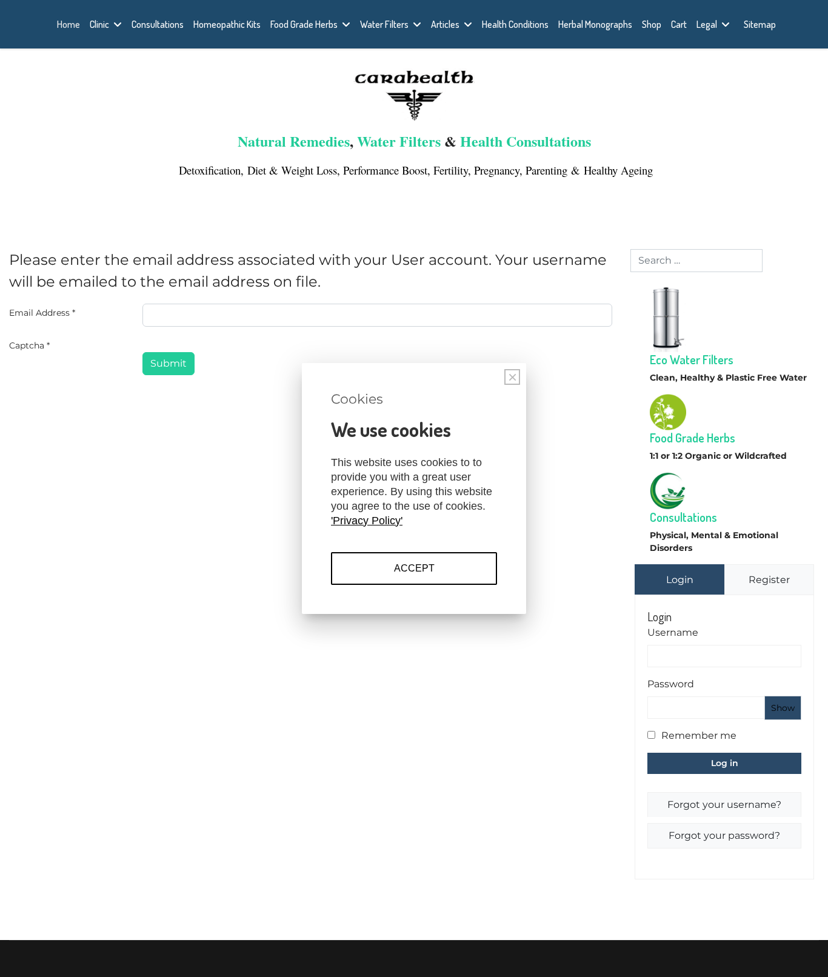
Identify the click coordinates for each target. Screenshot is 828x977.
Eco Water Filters (691, 359)
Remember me (698, 735)
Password (670, 684)
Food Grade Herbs (304, 24)
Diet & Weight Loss (292, 170)
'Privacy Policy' (366, 521)
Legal (706, 24)
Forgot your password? (724, 835)
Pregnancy (496, 170)
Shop (651, 24)
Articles (445, 24)
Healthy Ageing (618, 170)
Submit (168, 363)
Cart (679, 24)
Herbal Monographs (595, 24)
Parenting (548, 170)
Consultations (158, 24)
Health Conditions (515, 24)
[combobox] (696, 260)
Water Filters (384, 24)
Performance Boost (385, 170)
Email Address (42, 312)
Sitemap (760, 24)
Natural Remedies (294, 141)
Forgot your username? (724, 804)
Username (672, 632)
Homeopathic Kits (227, 24)
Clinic (99, 24)
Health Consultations (525, 141)
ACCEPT (414, 568)
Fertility (450, 170)
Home (68, 24)
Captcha (29, 345)
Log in (724, 763)
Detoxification (208, 170)
